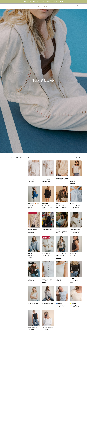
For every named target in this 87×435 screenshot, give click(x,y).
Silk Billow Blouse (46, 303)
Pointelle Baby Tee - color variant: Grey (61, 303)
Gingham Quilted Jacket (62, 178)
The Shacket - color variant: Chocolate (35, 203)
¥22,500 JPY (31, 255)
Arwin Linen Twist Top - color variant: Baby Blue (73, 203)
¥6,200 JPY (72, 181)
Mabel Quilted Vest (32, 229)
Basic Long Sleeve (74, 280)
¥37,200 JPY (76, 232)
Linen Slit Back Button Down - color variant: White (57, 203)
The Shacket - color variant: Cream (38, 203)
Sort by (30, 157)
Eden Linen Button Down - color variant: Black (47, 203)
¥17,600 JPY (51, 207)
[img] (72, 183)
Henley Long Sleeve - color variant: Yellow (70, 303)
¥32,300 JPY (62, 179)
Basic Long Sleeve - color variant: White (70, 278)
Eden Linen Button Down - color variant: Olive (43, 203)
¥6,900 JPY (72, 282)
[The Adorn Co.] (43, 6)
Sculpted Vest (31, 279)
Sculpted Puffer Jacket (47, 253)
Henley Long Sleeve (74, 305)
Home (6, 157)
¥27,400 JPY (31, 305)
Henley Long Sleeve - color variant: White (75, 303)
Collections (13, 157)
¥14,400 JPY (76, 306)
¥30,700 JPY (48, 231)
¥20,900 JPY (31, 207)
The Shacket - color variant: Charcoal (33, 203)
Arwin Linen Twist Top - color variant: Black (70, 203)
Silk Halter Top (73, 253)
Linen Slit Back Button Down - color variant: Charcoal (59, 203)
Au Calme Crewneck (33, 180)
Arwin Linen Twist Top (75, 205)
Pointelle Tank (59, 279)
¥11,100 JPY (58, 280)
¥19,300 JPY (34, 181)
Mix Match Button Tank (48, 279)
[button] (77, 6)
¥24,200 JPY (45, 183)
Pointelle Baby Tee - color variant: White (59, 303)
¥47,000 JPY (45, 305)
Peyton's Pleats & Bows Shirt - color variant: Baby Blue (57, 229)
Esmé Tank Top (31, 303)
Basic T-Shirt (73, 180)
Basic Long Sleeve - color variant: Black (73, 278)
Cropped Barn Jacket (47, 229)
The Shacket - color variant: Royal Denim (31, 203)
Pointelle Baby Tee (60, 305)
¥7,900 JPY (61, 306)
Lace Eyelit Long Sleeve (47, 327)
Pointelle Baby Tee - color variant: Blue (57, 303)
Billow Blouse (31, 253)
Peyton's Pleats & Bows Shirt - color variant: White (59, 229)
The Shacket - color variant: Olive (29, 203)
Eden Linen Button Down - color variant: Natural (45, 203)
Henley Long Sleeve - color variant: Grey (73, 303)
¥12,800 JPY (76, 207)
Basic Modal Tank (32, 327)
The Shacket (31, 205)
